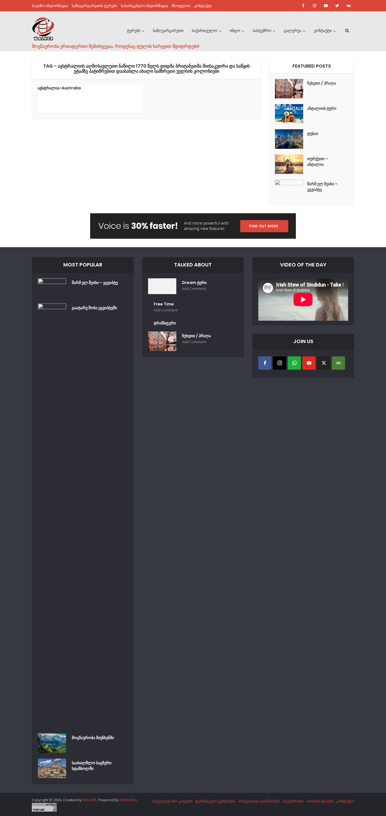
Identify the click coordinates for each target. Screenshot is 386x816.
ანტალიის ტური (321, 108)
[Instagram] (279, 363)
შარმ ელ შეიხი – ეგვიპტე (322, 186)
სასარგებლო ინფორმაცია (144, 5)
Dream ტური (194, 282)
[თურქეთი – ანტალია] (291, 164)
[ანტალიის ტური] (291, 114)
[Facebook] (265, 363)
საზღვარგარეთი (168, 30)
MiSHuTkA (128, 799)
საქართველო (204, 30)
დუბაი (312, 133)
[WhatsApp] (294, 363)
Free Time (164, 304)
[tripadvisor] (338, 363)
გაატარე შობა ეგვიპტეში (94, 308)
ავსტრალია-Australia (59, 88)
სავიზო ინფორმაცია (50, 5)
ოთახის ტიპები (320, 801)
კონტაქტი (203, 5)
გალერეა (292, 30)
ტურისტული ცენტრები (215, 801)
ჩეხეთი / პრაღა (321, 83)
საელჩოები (293, 801)
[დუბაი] (291, 139)
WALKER (90, 799)
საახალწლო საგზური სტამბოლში (91, 765)
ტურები (133, 30)
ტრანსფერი (165, 323)
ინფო (235, 30)
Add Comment (194, 288)
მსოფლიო (181, 5)
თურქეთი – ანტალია (317, 161)
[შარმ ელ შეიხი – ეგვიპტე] (291, 189)
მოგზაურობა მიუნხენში (93, 737)
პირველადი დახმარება (259, 801)
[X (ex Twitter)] (323, 363)
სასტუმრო (262, 30)
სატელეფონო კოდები (172, 801)
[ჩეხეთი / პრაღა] (291, 88)
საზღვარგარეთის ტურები (94, 5)
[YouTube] (309, 363)
